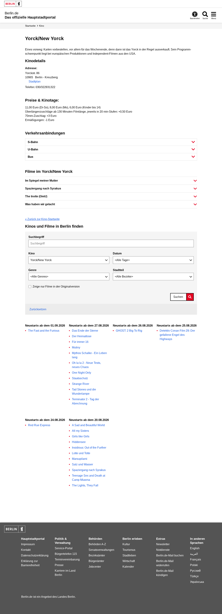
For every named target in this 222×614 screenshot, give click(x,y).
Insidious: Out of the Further (89, 447)
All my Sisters (80, 430)
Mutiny (76, 347)
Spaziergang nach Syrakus (89, 470)
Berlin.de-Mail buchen (170, 555)
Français (195, 559)
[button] (111, 181)
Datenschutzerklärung (34, 555)
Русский (195, 570)
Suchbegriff (36, 236)
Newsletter (163, 544)
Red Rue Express (39, 425)
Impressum (28, 544)
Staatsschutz (80, 378)
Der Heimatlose (81, 336)
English (195, 548)
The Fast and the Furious (43, 330)
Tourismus (128, 549)
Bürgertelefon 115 (66, 553)
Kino (41, 25)
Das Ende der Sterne (85, 330)
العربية (194, 553)
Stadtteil (118, 270)
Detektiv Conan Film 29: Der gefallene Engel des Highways (177, 335)
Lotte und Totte (81, 453)
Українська (197, 581)
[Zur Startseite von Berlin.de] (14, 531)
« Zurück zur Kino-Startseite (42, 219)
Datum (117, 253)
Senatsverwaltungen (101, 549)
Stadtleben (129, 555)
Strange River (80, 383)
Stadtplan (35, 81)
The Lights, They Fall (85, 485)
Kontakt (26, 549)
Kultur (126, 544)
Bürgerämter (96, 561)
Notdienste (163, 549)
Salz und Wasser (82, 464)
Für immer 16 (80, 341)
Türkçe (194, 576)
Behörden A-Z (97, 544)
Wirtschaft (128, 561)
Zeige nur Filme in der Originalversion (56, 286)
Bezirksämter (97, 555)
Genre (32, 270)
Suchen (178, 296)
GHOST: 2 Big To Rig (129, 330)
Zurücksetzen (37, 309)
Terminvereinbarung (67, 559)
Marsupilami (79, 458)
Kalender (128, 566)
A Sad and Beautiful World (88, 425)
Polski (194, 565)
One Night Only (81, 372)
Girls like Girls (80, 436)
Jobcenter (95, 566)
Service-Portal (63, 548)
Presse (59, 565)
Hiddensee (79, 441)
